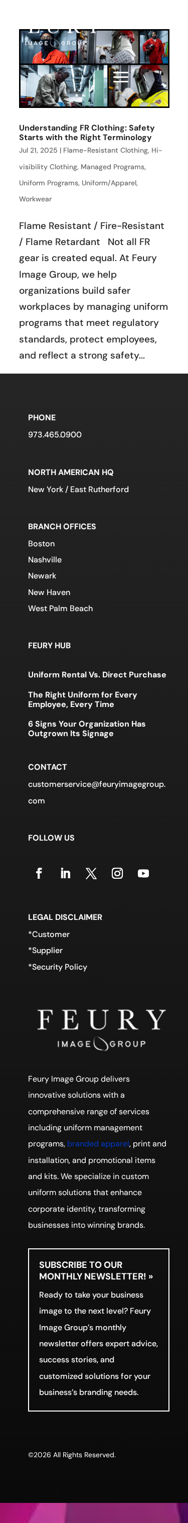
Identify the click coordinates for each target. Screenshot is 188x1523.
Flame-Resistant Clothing (105, 150)
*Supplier (45, 950)
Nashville (45, 559)
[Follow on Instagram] (117, 873)
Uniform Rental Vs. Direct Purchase (97, 674)
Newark (42, 575)
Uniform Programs (48, 182)
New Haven (49, 592)
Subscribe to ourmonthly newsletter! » (96, 1270)
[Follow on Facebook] (39, 873)
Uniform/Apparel (109, 182)
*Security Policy (57, 967)
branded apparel (98, 1143)
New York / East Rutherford (78, 489)
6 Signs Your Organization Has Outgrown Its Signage (87, 729)
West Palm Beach (60, 608)
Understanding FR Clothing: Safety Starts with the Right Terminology (87, 133)
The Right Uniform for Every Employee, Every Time (82, 699)
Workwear (35, 198)
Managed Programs (112, 166)
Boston (41, 543)
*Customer (49, 934)
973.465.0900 (55, 434)
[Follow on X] (91, 873)
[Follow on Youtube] (143, 873)
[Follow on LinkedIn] (65, 873)
